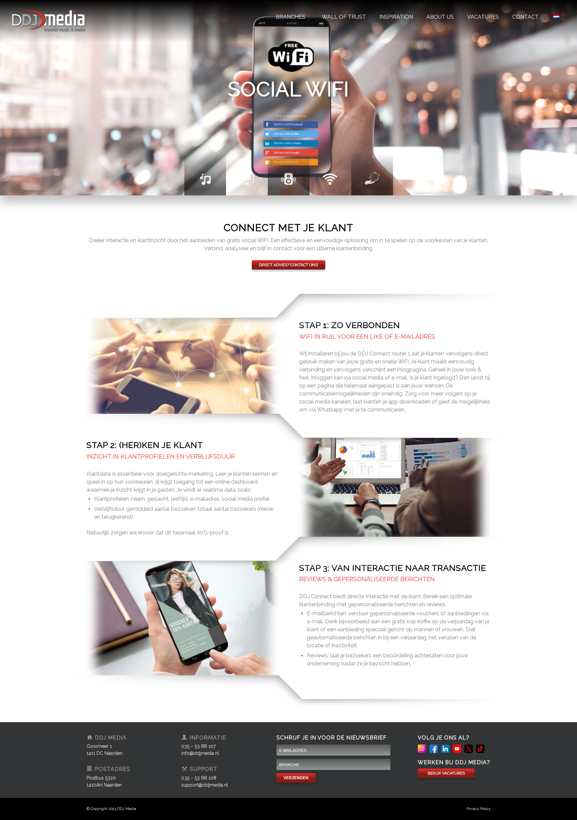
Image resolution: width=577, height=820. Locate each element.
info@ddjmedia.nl (200, 753)
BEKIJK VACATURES (446, 773)
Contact (525, 17)
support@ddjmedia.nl (204, 785)
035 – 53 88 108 (198, 778)
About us (440, 17)
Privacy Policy (478, 809)
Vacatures (483, 17)
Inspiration (396, 17)
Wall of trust (344, 17)
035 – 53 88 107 (198, 746)
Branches (290, 17)
